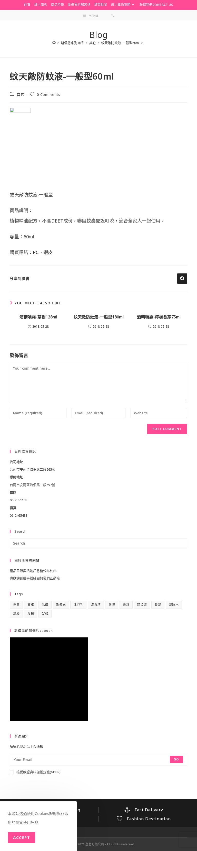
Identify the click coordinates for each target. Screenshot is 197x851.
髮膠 (16, 613)
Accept (21, 837)
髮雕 (45, 613)
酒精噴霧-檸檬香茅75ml (159, 317)
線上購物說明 (121, 5)
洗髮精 (96, 604)
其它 (20, 94)
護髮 (158, 604)
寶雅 (30, 604)
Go (176, 759)
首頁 (27, 5)
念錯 (45, 604)
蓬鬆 (126, 604)
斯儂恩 (61, 604)
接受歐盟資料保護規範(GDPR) (38, 772)
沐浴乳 (78, 604)
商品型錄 (57, 5)
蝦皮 (48, 252)
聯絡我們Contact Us (156, 5)
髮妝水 (174, 604)
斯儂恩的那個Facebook (33, 630)
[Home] (54, 42)
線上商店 (40, 5)
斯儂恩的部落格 (79, 5)
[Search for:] (112, 15)
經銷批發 (100, 5)
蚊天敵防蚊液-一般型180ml (99, 317)
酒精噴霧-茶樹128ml (38, 317)
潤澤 (112, 604)
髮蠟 (30, 613)
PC (36, 252)
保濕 (16, 604)
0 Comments (48, 94)
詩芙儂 (142, 604)
